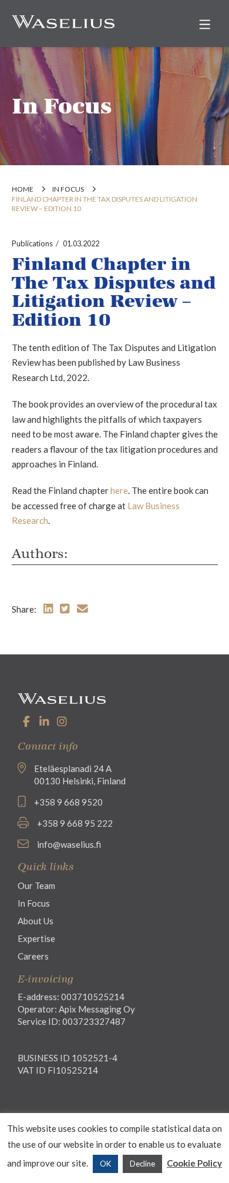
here (119, 490)
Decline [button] (142, 1163)
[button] (205, 24)
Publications (32, 243)
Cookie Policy (194, 1163)
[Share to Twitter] (64, 608)
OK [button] (105, 1163)
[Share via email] (82, 608)
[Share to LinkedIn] (48, 608)
